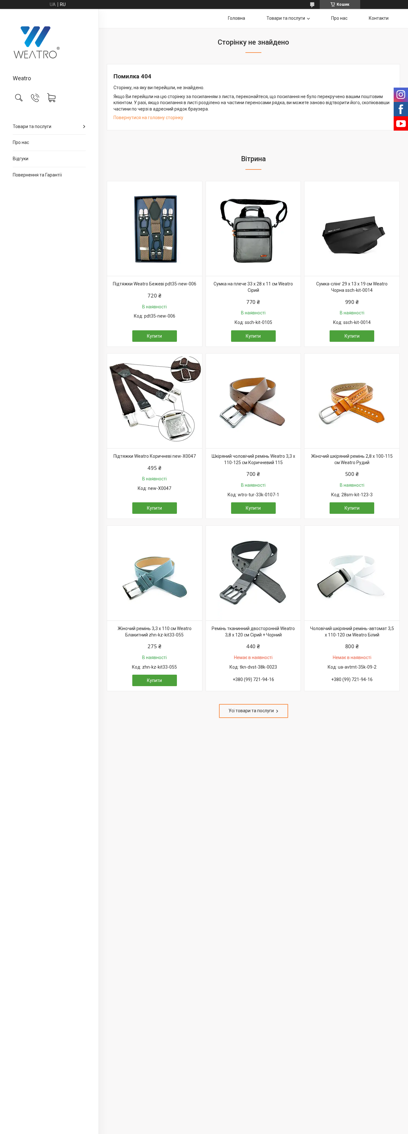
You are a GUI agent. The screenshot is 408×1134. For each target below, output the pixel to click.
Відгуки (20, 158)
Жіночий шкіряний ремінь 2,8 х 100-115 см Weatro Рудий (352, 459)
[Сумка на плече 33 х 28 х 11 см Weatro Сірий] (253, 228)
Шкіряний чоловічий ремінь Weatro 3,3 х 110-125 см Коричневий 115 (253, 459)
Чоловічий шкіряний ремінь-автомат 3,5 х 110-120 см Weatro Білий (352, 631)
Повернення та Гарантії (37, 174)
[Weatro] (49, 42)
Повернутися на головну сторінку (148, 117)
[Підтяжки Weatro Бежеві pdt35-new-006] (154, 228)
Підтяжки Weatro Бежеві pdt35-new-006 (154, 283)
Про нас (21, 142)
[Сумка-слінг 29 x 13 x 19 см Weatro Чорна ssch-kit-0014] (351, 228)
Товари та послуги (32, 126)
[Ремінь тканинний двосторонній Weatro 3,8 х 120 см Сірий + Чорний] (253, 573)
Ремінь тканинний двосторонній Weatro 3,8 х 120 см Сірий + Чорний (253, 631)
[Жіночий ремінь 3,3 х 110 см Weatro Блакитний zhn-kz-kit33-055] (154, 573)
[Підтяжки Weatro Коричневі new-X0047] (154, 401)
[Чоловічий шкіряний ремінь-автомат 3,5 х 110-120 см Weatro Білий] (351, 573)
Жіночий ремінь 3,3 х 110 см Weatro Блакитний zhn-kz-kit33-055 (155, 631)
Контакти (379, 18)
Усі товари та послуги (251, 710)
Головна (236, 18)
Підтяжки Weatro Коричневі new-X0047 (154, 456)
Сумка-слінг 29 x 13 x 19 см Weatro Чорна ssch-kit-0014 (352, 287)
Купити (154, 336)
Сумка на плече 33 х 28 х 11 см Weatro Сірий (253, 287)
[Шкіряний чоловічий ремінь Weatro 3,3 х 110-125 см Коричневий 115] (253, 401)
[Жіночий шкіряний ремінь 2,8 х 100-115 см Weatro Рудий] (351, 401)
